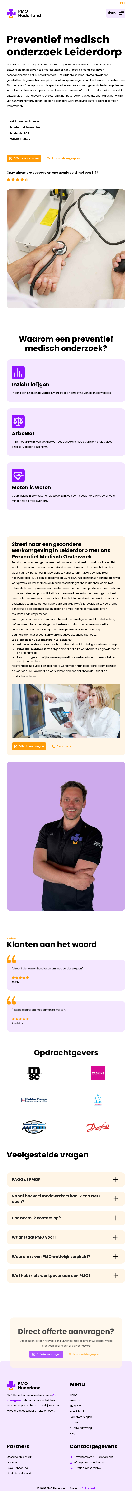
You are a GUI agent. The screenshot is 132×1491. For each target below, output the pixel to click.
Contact (75, 1422)
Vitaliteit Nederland (19, 1473)
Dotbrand (88, 1488)
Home (73, 1395)
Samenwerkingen (81, 1417)
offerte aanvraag (81, 1428)
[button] (115, 13)
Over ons (75, 1406)
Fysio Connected (17, 1468)
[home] (24, 13)
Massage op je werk (19, 1457)
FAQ (122, 3)
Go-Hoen (12, 1462)
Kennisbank (77, 1411)
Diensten (75, 1400)
